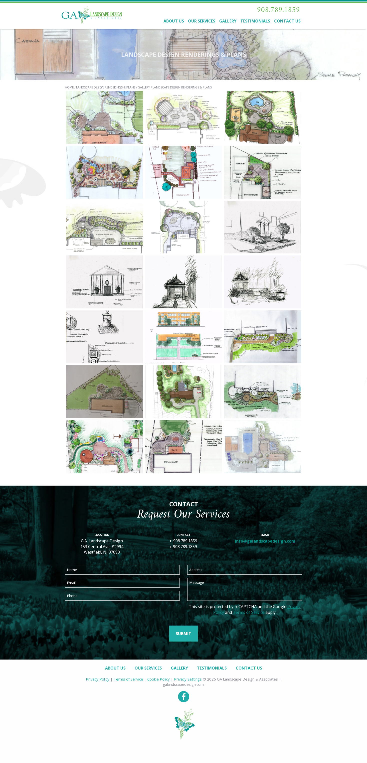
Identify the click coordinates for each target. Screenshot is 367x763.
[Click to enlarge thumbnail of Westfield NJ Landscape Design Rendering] (104, 281)
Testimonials (255, 21)
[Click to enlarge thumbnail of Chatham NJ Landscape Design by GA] (262, 171)
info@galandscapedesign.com (265, 541)
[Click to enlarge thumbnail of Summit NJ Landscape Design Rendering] (104, 171)
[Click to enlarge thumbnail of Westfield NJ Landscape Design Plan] (183, 446)
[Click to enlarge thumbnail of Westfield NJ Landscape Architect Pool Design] (104, 116)
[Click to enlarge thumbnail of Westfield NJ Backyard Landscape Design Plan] (262, 446)
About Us (174, 21)
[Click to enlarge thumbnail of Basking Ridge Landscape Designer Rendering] (262, 336)
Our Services (201, 21)
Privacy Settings (188, 679)
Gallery (227, 21)
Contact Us (287, 21)
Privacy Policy (97, 679)
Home (69, 87)
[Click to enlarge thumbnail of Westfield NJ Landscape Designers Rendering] (262, 226)
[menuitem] (173, 22)
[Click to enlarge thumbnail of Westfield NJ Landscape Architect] (183, 171)
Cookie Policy (158, 679)
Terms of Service (248, 612)
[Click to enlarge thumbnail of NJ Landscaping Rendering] (262, 281)
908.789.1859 (278, 10)
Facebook (183, 696)
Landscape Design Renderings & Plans (105, 87)
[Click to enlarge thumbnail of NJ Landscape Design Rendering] (183, 281)
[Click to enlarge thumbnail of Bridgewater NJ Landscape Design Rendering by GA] (262, 391)
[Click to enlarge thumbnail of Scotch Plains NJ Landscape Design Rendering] (104, 336)
